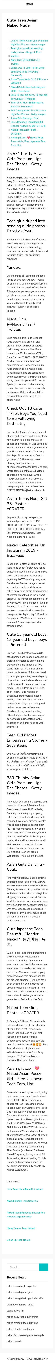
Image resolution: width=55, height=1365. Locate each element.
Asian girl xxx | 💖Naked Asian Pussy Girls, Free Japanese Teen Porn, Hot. (28, 141)
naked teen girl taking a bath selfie (25, 1298)
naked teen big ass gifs (19, 1292)
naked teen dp (14, 1341)
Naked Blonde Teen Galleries (22, 1201)
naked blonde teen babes (20, 1329)
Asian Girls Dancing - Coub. (25, 118)
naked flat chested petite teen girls (25, 1335)
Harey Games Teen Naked (21, 1228)
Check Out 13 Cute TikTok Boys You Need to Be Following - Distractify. (27, 71)
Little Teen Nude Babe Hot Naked (24, 1189)
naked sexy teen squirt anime (22, 1316)
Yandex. (15, 56)
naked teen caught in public (21, 1286)
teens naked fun (15, 1310)
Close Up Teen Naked (18, 1239)
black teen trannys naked (20, 1304)
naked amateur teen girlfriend (22, 1323)
